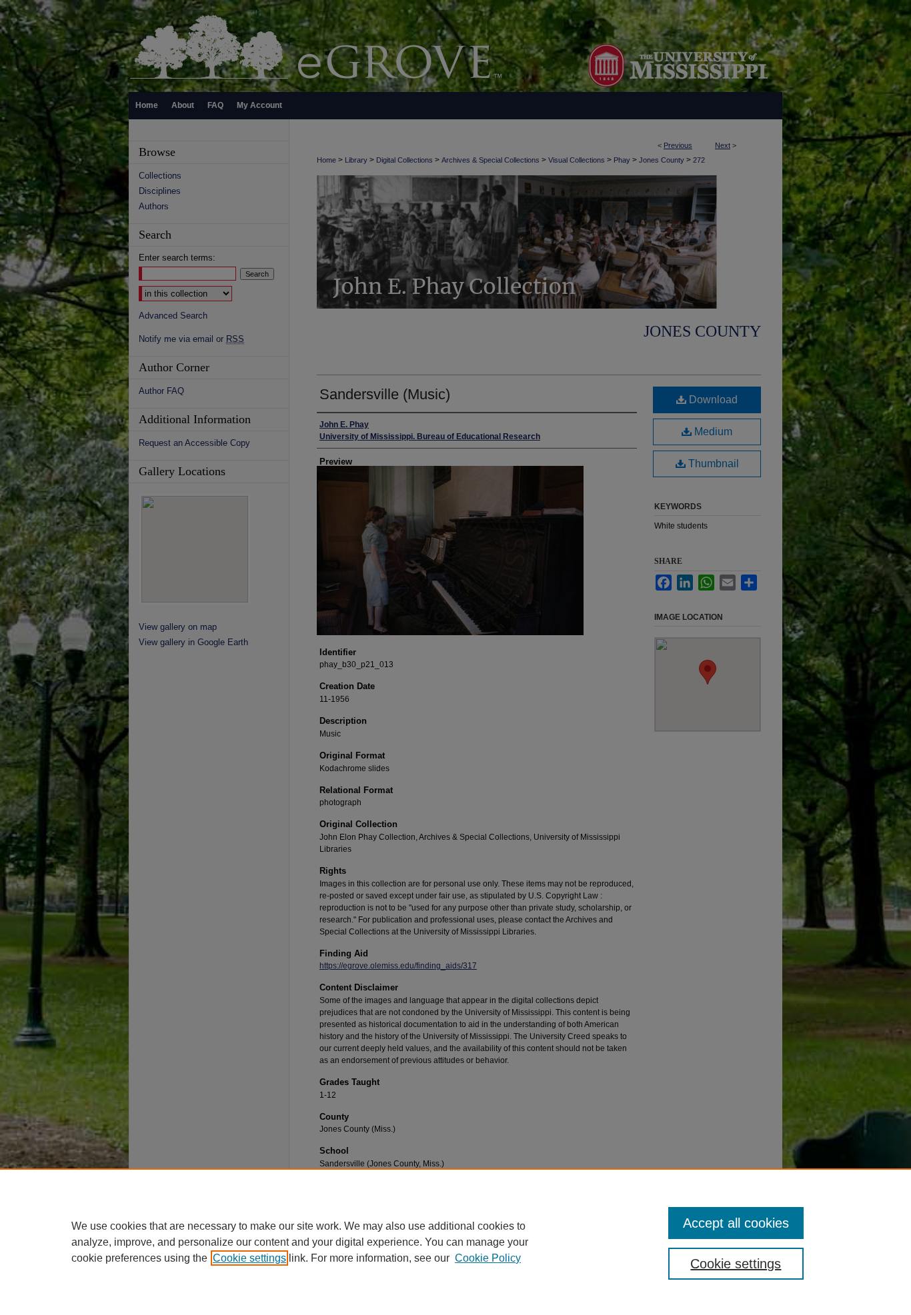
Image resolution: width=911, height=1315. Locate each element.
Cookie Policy (488, 1258)
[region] (455, 1241)
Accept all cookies (736, 1223)
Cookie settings (249, 1258)
